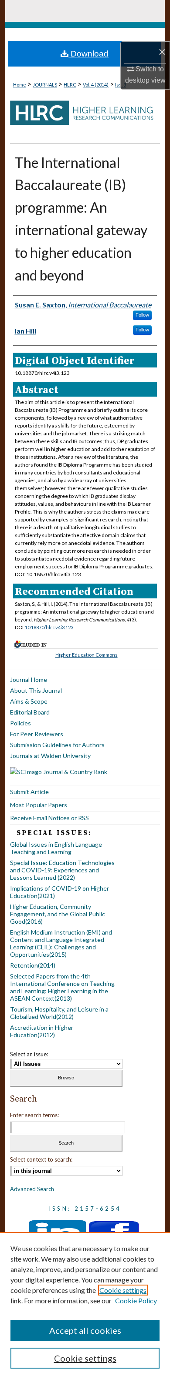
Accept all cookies (85, 1330)
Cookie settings (122, 1290)
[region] (85, 1305)
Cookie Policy (136, 1300)
